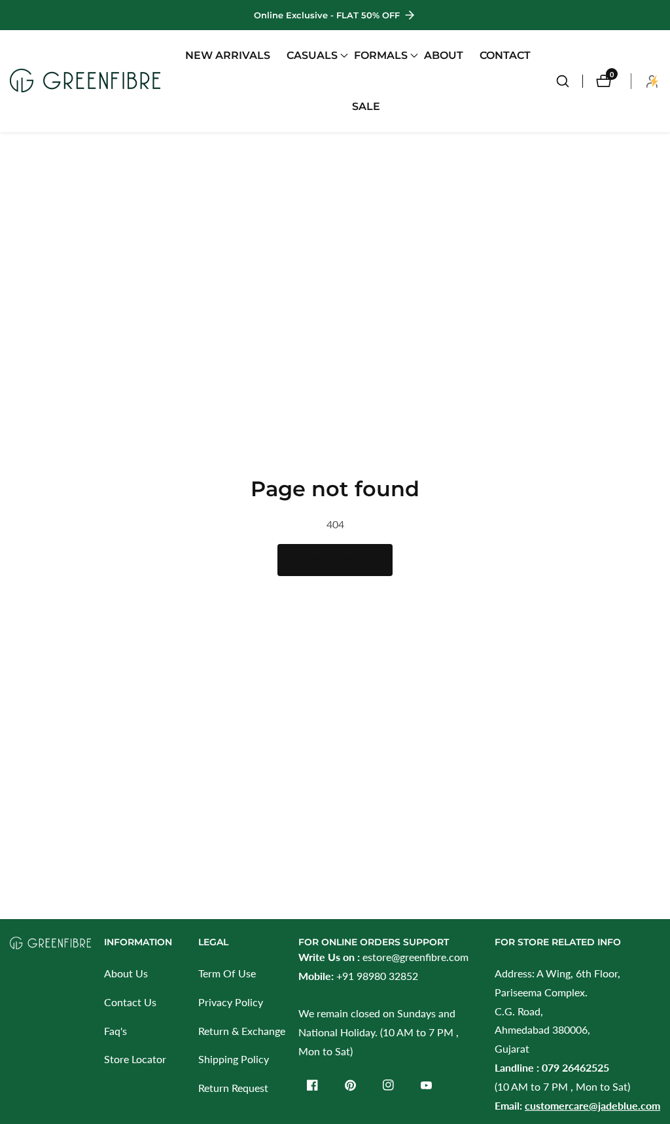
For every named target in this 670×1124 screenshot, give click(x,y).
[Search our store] (569, 81)
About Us (126, 973)
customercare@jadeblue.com (592, 1105)
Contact (505, 55)
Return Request (233, 1087)
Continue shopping (335, 560)
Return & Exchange (241, 1030)
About (443, 55)
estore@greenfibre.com (415, 957)
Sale (366, 106)
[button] (312, 55)
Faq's (115, 1030)
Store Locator (135, 1059)
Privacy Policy (230, 1002)
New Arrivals (227, 55)
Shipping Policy (233, 1059)
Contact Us (130, 1002)
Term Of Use (227, 973)
